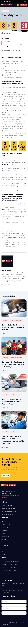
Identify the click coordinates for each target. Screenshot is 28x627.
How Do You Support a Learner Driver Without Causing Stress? (11, 402)
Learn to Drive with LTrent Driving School (13, 46)
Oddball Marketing (6, 624)
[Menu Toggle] (18, 5)
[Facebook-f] (8, 580)
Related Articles (8, 41)
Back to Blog (7, 33)
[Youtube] (11, 580)
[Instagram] (2, 580)
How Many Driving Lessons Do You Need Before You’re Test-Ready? (12, 364)
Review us (4, 497)
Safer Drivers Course (9, 231)
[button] (13, 50)
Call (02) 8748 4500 (6, 1)
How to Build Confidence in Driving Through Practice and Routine (13, 327)
